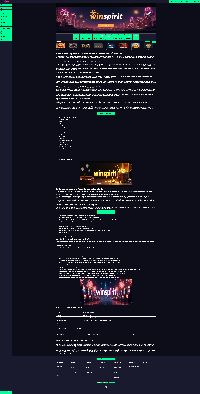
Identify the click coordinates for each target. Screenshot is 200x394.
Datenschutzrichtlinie (132, 364)
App (58, 375)
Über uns (58, 364)
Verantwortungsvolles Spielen (133, 366)
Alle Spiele (73, 375)
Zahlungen (59, 373)
